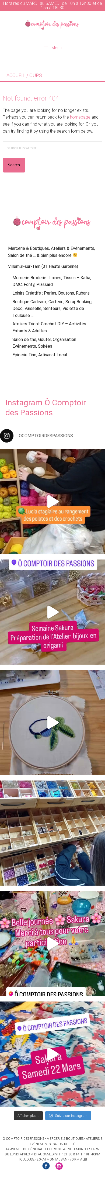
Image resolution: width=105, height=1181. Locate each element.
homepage (80, 117)
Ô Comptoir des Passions (52, 25)
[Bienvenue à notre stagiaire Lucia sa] (52, 833)
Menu (56, 47)
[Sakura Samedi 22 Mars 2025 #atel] (52, 1054)
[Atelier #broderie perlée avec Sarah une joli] (52, 722)
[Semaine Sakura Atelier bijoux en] (52, 612)
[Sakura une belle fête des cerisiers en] (52, 943)
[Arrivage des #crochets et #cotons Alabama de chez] (52, 501)
